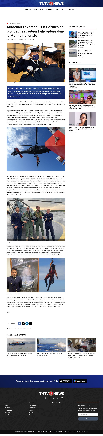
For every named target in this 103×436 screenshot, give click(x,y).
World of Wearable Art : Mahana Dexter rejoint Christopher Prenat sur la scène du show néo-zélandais (82, 106)
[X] (23, 323)
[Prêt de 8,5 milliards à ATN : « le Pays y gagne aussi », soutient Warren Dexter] (73, 34)
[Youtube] (62, 398)
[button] (77, 9)
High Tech (71, 80)
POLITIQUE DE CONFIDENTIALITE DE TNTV (42, 431)
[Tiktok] (58, 398)
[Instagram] (45, 398)
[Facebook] (19, 323)
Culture (71, 102)
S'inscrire (88, 419)
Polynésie (12, 23)
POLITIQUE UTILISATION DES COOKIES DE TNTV (77, 431)
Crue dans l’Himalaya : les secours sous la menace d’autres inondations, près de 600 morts (86, 43)
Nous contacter (56, 403)
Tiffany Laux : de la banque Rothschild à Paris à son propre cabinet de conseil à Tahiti (81, 129)
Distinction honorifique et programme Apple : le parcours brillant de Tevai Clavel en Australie (82, 84)
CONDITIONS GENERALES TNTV (59, 431)
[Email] (30, 323)
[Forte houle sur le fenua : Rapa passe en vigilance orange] (51, 345)
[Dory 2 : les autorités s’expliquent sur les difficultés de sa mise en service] (73, 53)
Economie (72, 124)
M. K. (8, 312)
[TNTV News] (51, 393)
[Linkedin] (27, 323)
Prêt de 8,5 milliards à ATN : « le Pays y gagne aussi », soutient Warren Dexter (86, 33)
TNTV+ (54, 405)
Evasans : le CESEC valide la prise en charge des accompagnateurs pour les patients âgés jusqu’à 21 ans (81, 355)
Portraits (19, 23)
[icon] (7, 23)
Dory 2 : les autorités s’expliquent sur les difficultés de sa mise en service (85, 52)
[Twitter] (49, 398)
